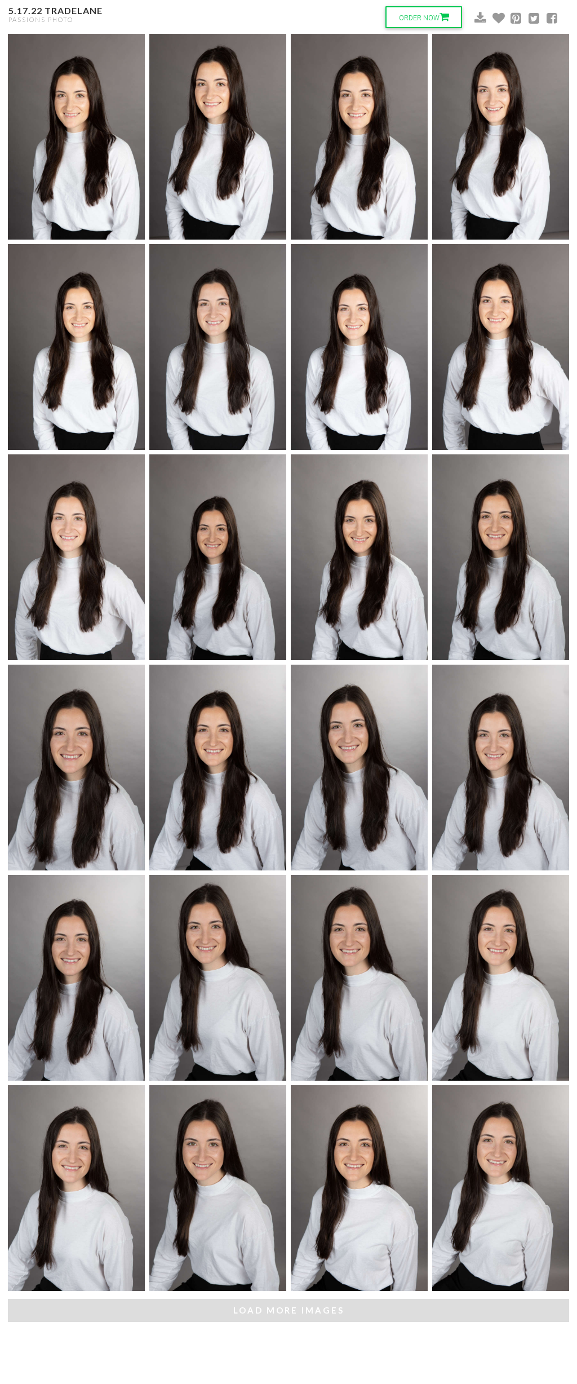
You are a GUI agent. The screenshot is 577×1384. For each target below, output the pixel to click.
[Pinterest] (509, 18)
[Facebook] (545, 18)
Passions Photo (40, 19)
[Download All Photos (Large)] (473, 18)
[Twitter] (527, 18)
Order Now (419, 18)
